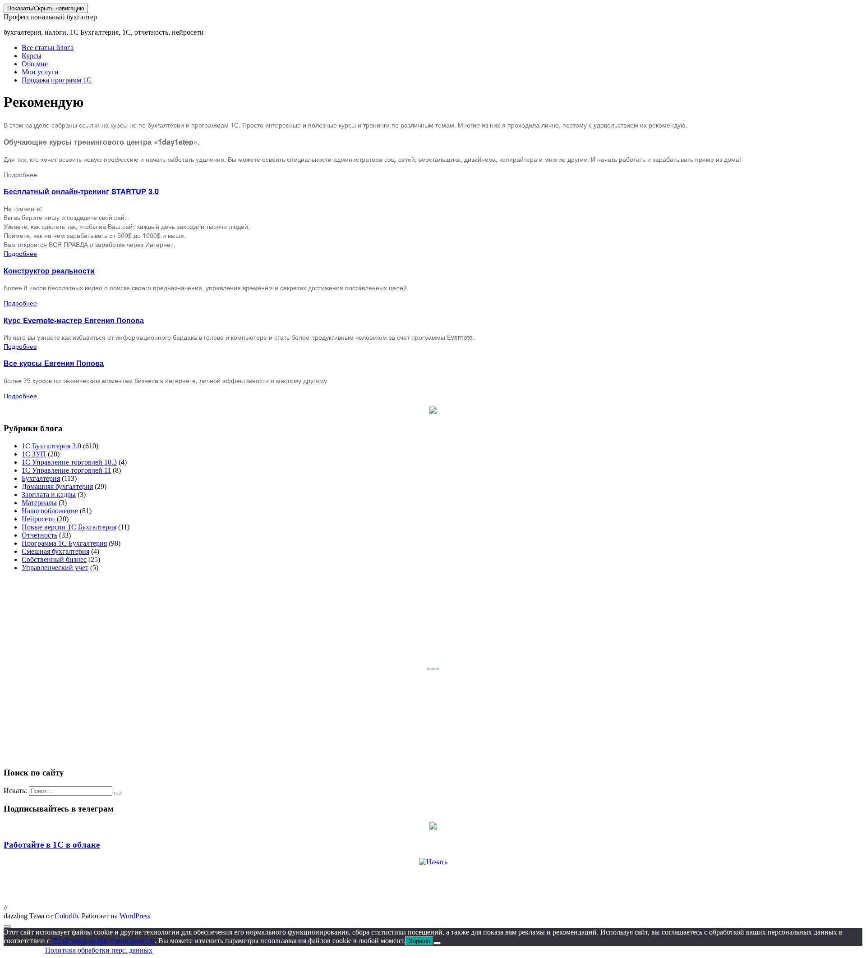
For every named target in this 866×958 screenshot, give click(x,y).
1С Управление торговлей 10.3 (69, 462)
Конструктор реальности (49, 270)
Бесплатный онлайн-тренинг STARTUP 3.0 (81, 191)
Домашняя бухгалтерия (57, 486)
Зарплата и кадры (49, 494)
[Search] (117, 793)
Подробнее (20, 253)
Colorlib (66, 916)
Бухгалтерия (41, 478)
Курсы (31, 55)
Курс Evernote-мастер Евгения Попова (74, 320)
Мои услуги (40, 72)
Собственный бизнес (54, 559)
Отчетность (39, 535)
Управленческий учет (55, 567)
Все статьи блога (48, 47)
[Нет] (437, 943)
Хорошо (419, 941)
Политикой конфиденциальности (103, 940)
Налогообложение (50, 511)
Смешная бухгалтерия (55, 551)
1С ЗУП (34, 454)
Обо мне (35, 64)
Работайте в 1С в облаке (52, 844)
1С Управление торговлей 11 (66, 470)
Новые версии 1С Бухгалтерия (69, 527)
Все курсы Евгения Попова (54, 363)
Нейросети (38, 519)
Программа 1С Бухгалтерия (64, 543)
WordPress (135, 916)
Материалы (39, 502)
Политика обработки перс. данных (98, 950)
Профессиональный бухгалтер (50, 17)
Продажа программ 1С (57, 80)
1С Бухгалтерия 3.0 (51, 446)
